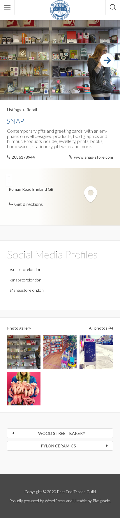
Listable (80, 500)
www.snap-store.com (93, 157)
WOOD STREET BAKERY (61, 433)
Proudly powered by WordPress (37, 500)
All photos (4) (101, 328)
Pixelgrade (101, 500)
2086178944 (23, 157)
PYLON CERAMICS (58, 445)
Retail (32, 109)
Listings (14, 109)
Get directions (28, 204)
